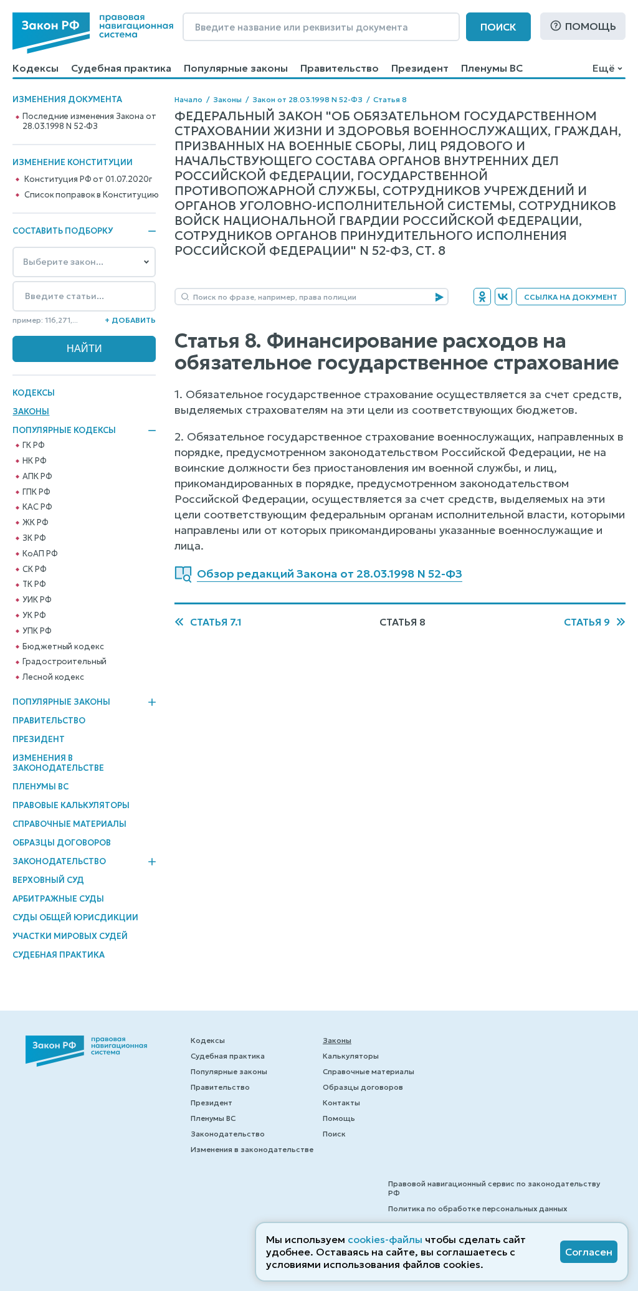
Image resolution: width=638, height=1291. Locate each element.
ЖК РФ (35, 523)
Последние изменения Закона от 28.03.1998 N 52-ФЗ (89, 121)
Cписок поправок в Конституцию (91, 195)
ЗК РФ (33, 538)
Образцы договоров (61, 842)
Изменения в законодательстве (58, 763)
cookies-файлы (385, 1239)
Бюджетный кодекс (62, 647)
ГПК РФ (36, 492)
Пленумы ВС (492, 68)
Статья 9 (587, 622)
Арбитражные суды (58, 898)
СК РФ (34, 569)
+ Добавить (130, 320)
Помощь (590, 26)
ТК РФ (33, 584)
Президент (420, 68)
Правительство (339, 68)
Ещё (603, 68)
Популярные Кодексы (64, 431)
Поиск (498, 27)
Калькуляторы (351, 1055)
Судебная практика (121, 68)
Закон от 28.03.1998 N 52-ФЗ (307, 99)
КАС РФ (37, 507)
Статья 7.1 (216, 622)
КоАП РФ (39, 554)
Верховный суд (48, 880)
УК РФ (33, 616)
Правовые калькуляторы (71, 805)
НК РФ (34, 461)
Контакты (341, 1102)
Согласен (588, 1252)
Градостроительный (64, 662)
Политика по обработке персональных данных (477, 1208)
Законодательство (59, 862)
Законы (30, 411)
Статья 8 (390, 99)
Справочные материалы (69, 824)
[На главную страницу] (92, 33)
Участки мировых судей (70, 936)
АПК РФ (37, 477)
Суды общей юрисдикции (75, 917)
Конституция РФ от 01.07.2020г (87, 179)
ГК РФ (33, 445)
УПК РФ (36, 631)
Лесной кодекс (52, 677)
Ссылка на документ (570, 297)
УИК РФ (36, 600)
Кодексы (35, 68)
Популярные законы (236, 68)
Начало (188, 99)
